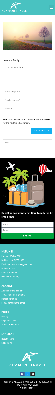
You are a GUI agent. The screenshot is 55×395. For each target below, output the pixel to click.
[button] (51, 7)
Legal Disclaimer (9, 320)
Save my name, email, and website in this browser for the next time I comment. (26, 121)
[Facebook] (22, 374)
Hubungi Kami (7, 338)
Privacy (4, 316)
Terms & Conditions (10, 324)
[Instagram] (32, 374)
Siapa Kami (6, 343)
